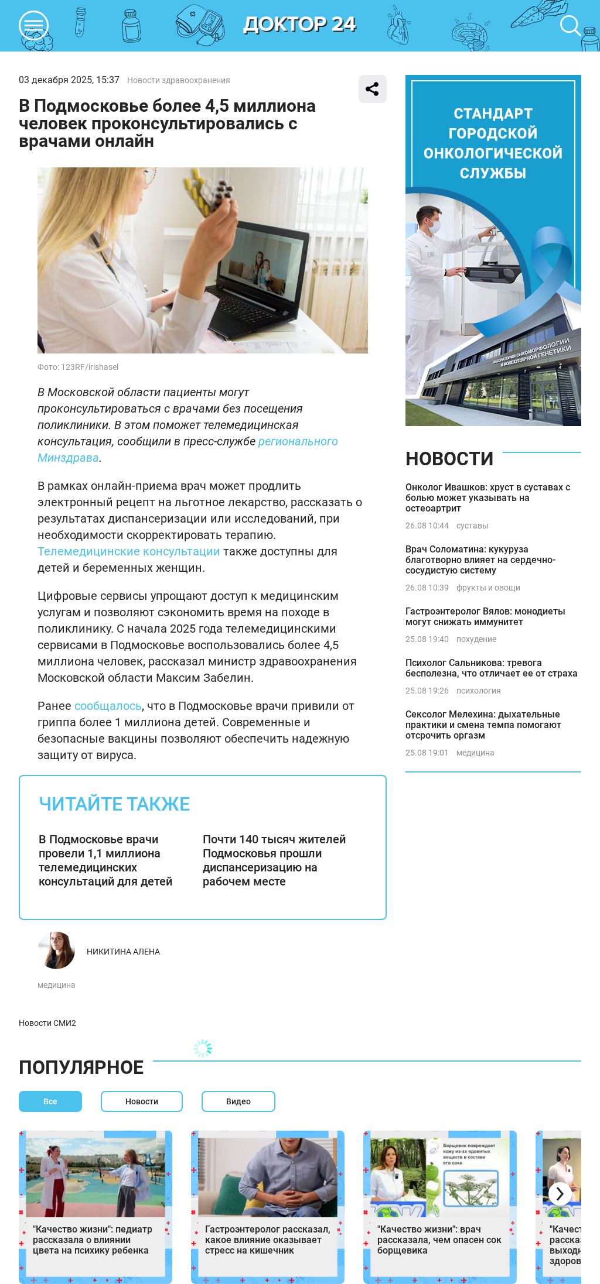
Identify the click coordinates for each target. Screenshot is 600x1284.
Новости (449, 459)
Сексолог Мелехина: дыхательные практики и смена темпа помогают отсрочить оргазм (483, 725)
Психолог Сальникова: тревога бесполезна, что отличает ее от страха (491, 668)
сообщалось (108, 706)
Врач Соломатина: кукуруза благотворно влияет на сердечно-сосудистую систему (480, 560)
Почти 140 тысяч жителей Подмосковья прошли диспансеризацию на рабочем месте (274, 860)
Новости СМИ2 (47, 1023)
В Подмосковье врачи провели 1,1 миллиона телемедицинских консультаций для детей (105, 860)
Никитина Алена (123, 951)
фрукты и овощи (488, 587)
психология (478, 690)
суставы (472, 525)
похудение (476, 639)
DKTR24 (300, 25)
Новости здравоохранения (178, 80)
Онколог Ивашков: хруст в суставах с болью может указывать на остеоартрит (487, 498)
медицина (57, 985)
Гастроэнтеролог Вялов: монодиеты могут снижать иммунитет (485, 616)
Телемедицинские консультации (129, 551)
